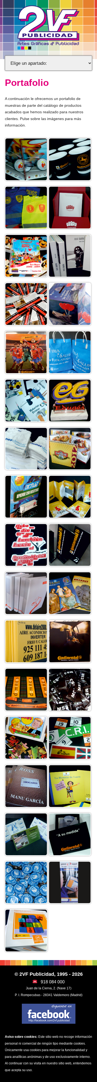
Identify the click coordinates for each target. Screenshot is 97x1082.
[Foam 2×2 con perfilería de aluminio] (69, 641)
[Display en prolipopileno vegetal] (26, 352)
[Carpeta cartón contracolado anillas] (26, 593)
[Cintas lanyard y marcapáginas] (26, 689)
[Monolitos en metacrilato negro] (69, 544)
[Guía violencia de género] (26, 930)
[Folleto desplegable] (69, 496)
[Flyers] (26, 304)
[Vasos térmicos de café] (69, 159)
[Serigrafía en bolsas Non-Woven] (69, 352)
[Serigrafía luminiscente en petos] (26, 207)
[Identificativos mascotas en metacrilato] (26, 882)
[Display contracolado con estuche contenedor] (26, 496)
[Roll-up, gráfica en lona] (69, 882)
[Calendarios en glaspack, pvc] (26, 834)
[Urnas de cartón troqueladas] (69, 304)
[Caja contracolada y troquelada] (69, 834)
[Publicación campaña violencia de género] (69, 786)
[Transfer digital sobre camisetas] (26, 544)
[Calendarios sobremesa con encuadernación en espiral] (69, 448)
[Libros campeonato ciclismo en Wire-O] (26, 159)
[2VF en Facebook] (48, 1013)
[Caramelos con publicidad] (69, 689)
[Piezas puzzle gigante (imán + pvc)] (26, 400)
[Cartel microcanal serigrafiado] (26, 641)
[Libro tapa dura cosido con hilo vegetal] (69, 255)
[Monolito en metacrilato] (69, 400)
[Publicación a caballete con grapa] (69, 593)
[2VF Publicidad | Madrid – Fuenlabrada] (48, 27)
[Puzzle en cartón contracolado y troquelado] (26, 737)
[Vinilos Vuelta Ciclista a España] (69, 737)
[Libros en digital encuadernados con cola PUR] (26, 786)
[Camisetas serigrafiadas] (26, 448)
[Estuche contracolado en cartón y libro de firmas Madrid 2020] (69, 207)
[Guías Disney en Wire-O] (26, 255)
